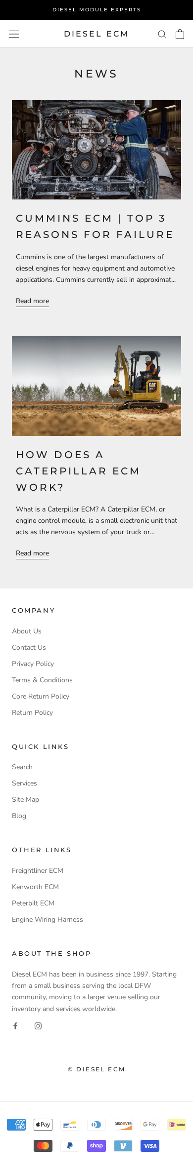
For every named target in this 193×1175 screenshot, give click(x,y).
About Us (27, 631)
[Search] (162, 34)
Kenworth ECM (35, 887)
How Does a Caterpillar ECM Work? (78, 471)
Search (22, 767)
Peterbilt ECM (33, 903)
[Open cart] (180, 34)
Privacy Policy (33, 663)
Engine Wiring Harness (47, 919)
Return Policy (32, 712)
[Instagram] (38, 1025)
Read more (32, 301)
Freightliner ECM (37, 870)
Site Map (25, 799)
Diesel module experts (96, 9)
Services (24, 783)
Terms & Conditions (42, 680)
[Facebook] (15, 1025)
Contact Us (29, 647)
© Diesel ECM (97, 1069)
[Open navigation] (14, 34)
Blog (19, 816)
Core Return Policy (40, 696)
